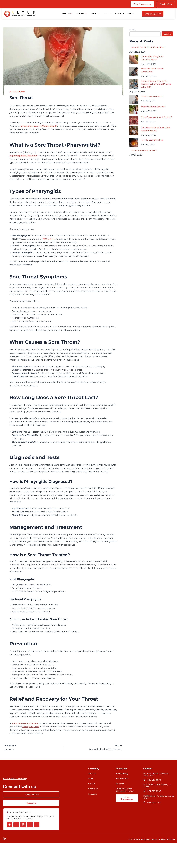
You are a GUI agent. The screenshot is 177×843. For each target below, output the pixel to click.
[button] (166, 4)
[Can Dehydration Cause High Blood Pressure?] (133, 130)
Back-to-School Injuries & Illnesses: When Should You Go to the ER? (156, 84)
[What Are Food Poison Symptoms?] (133, 71)
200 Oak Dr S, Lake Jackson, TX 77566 (157, 785)
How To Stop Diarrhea (152, 140)
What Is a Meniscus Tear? (144, 150)
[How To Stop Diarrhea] (133, 142)
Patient (94, 13)
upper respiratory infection (23, 155)
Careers (107, 13)
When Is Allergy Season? (153, 107)
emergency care (30, 726)
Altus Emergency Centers (25, 723)
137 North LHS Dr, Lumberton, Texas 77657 (156, 774)
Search (132, 29)
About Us (119, 13)
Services (80, 13)
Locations (65, 13)
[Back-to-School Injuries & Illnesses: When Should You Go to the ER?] (133, 84)
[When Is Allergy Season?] (133, 109)
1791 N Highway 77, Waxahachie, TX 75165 (158, 797)
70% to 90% (48, 239)
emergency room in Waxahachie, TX (39, 126)
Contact (131, 13)
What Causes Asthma (151, 96)
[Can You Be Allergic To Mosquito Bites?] (133, 59)
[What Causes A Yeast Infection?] (133, 120)
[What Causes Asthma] (133, 99)
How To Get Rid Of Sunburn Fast (147, 47)
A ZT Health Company (15, 778)
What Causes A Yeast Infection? (156, 117)
